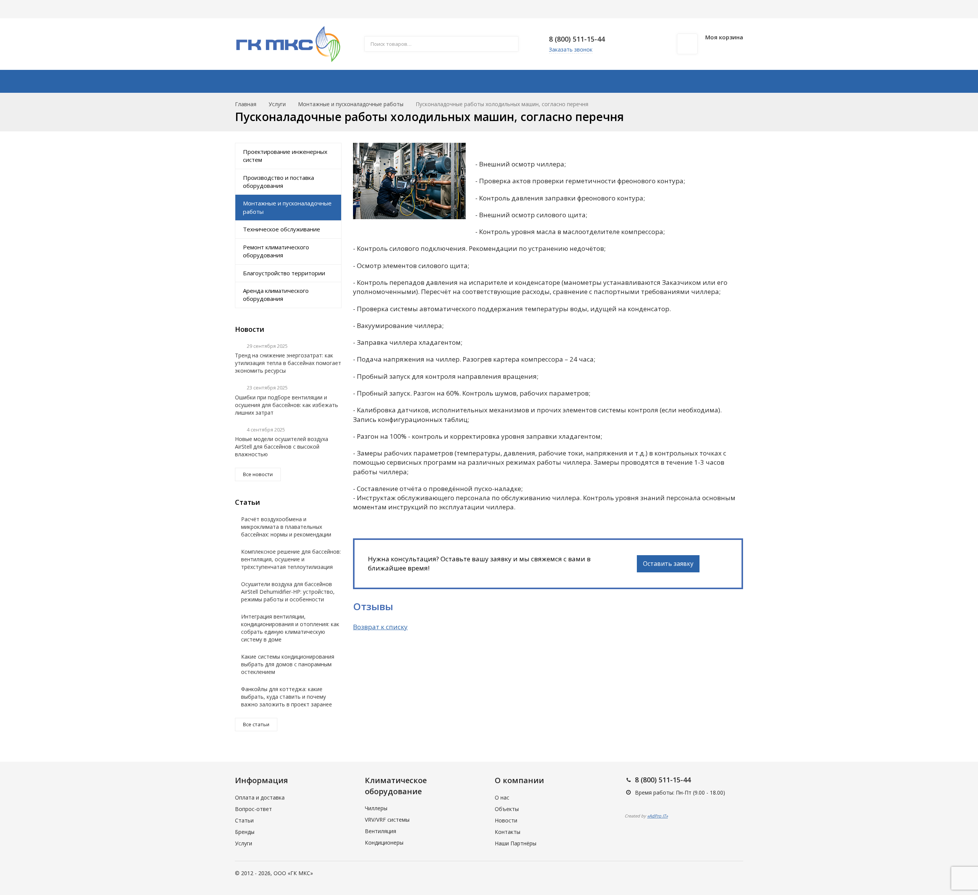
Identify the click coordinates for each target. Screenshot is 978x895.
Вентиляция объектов (451, 9)
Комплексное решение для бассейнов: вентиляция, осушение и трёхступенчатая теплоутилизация (291, 559)
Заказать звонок (571, 49)
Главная (245, 104)
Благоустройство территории (284, 273)
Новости (506, 820)
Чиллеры (376, 808)
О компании (250, 9)
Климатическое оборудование (306, 81)
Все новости (258, 474)
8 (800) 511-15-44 (577, 39)
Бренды (505, 9)
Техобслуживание (608, 81)
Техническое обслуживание (281, 229)
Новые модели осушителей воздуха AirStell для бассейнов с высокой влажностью (281, 446)
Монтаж (543, 81)
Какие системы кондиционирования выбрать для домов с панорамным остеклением (287, 664)
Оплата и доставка (260, 797)
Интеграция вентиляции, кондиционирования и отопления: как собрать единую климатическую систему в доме (290, 628)
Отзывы (291, 9)
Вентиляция (380, 831)
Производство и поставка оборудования (278, 181)
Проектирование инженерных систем (285, 155)
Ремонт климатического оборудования (276, 251)
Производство (402, 81)
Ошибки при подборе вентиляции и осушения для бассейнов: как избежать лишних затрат (286, 405)
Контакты (676, 81)
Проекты (395, 9)
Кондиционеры (384, 842)
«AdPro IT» (657, 816)
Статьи (359, 9)
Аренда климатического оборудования (276, 294)
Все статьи (256, 724)
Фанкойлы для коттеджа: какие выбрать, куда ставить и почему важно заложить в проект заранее (286, 696)
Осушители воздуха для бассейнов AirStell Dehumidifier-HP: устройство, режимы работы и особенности (288, 591)
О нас (502, 797)
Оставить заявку (668, 563)
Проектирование (478, 81)
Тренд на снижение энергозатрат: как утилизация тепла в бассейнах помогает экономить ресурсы (288, 363)
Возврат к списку (380, 626)
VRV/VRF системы (387, 819)
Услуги (325, 9)
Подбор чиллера (552, 9)
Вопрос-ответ (253, 809)
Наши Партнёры (515, 843)
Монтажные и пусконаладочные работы (350, 104)
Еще (594, 9)
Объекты (507, 809)
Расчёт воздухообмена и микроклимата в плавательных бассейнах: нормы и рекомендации (286, 526)
